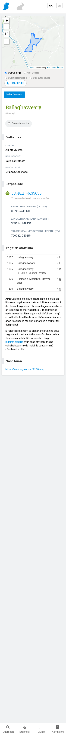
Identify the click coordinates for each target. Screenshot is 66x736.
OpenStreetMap (42, 77)
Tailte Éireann (57, 67)
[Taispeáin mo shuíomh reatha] (6, 41)
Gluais (41, 731)
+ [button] (7, 20)
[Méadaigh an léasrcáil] (6, 34)
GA (50, 5)
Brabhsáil (25, 731)
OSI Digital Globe (17, 77)
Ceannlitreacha (20, 123)
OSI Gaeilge (14, 72)
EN (59, 5)
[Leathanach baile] (6, 7)
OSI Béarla (33, 72)
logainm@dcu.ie (14, 341)
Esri (48, 67)
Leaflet (31, 67)
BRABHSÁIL (17, 83)
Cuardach (8, 731)
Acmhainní (58, 731)
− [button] (7, 26)
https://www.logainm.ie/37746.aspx (25, 369)
